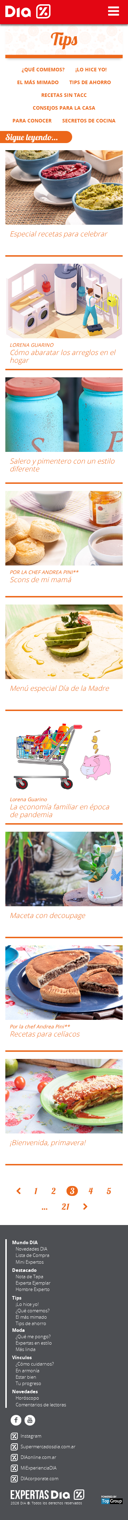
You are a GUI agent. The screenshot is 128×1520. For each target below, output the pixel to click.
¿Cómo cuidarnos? (35, 1364)
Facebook (16, 1420)
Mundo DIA (25, 1242)
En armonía (27, 1370)
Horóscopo (27, 1398)
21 (65, 1207)
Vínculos (22, 1357)
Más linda (26, 1349)
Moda (18, 1330)
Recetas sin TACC (64, 95)
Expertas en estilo (34, 1343)
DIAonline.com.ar (16, 1457)
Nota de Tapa (29, 1276)
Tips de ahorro (90, 82)
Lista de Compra (32, 1255)
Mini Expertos (30, 1262)
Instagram (16, 1436)
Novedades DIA (31, 1249)
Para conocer (32, 120)
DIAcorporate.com (16, 1478)
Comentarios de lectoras (41, 1404)
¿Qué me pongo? (33, 1336)
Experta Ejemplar (33, 1283)
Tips (16, 1298)
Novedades (25, 1391)
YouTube (30, 1420)
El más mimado (38, 82)
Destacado (24, 1270)
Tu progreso (28, 1383)
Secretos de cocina (89, 120)
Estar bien (26, 1377)
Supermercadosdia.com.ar (16, 1446)
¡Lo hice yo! (91, 69)
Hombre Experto (33, 1289)
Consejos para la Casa (64, 107)
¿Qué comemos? (43, 69)
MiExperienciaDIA (16, 1468)
